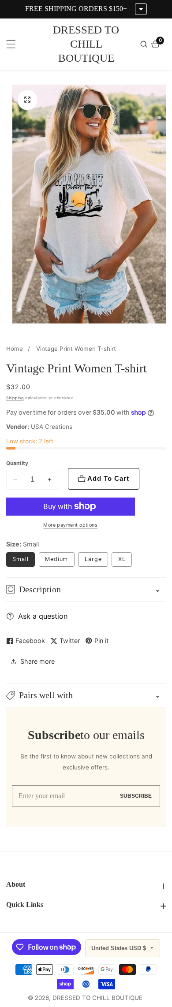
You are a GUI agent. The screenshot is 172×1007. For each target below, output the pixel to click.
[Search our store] (145, 44)
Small (20, 559)
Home (14, 348)
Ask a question (42, 616)
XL (122, 559)
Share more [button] (37, 661)
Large (93, 559)
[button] (86, 695)
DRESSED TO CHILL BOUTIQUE (97, 998)
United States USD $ (119, 948)
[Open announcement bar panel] (141, 9)
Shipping (15, 397)
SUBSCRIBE (136, 796)
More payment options (70, 525)
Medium (56, 559)
